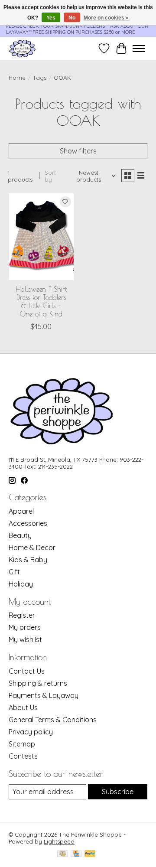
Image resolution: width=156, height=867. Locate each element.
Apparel (21, 511)
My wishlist (25, 639)
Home (17, 77)
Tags (39, 77)
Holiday (21, 584)
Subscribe (117, 791)
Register (22, 615)
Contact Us (27, 671)
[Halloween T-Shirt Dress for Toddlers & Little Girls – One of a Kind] (41, 236)
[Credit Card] (76, 854)
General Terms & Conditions (53, 719)
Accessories (28, 523)
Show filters (78, 151)
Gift (14, 571)
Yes (50, 18)
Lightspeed (59, 841)
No (71, 18)
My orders (25, 627)
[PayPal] (90, 854)
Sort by (50, 176)
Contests (23, 756)
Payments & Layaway (43, 695)
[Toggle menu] (138, 48)
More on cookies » (106, 18)
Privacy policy (31, 731)
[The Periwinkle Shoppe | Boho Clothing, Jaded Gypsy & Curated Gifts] (22, 48)
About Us (23, 707)
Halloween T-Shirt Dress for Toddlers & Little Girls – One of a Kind (41, 301)
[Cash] (62, 854)
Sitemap (22, 744)
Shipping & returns (38, 683)
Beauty (20, 535)
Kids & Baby (28, 559)
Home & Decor (32, 547)
